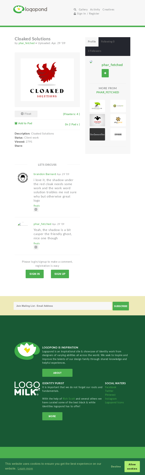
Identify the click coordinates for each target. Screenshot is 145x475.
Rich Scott (69, 398)
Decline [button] (116, 466)
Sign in (35, 274)
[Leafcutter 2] (97, 106)
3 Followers (94, 51)
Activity (95, 9)
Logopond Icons (114, 402)
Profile (92, 42)
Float (27, 113)
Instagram (111, 398)
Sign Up (60, 274)
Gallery (83, 9)
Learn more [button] (25, 468)
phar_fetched (27, 43)
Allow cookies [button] (132, 466)
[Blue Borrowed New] (97, 134)
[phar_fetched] (91, 61)
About (57, 372)
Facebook (110, 387)
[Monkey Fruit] (118, 106)
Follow (105, 73)
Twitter (109, 391)
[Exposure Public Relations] (118, 134)
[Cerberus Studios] (97, 120)
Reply (37, 206)
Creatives (108, 9)
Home (42, 9)
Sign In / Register (87, 13)
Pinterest (110, 395)
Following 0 (108, 42)
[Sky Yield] (118, 120)
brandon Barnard (51, 174)
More (52, 416)
